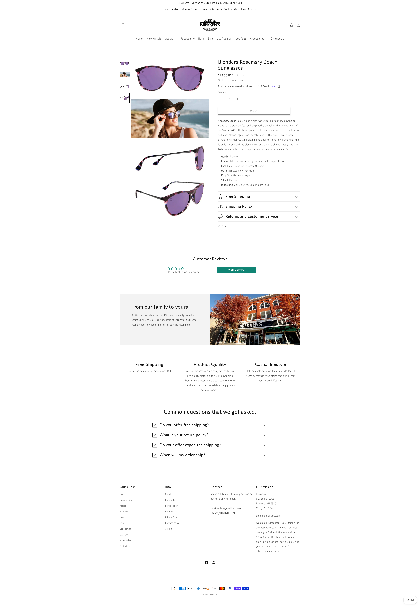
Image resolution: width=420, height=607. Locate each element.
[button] (123, 25)
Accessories (125, 540)
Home (122, 494)
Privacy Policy (171, 517)
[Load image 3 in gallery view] (125, 87)
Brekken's (213, 595)
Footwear (124, 511)
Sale (122, 522)
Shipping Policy (172, 522)
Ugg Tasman (125, 528)
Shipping (221, 80)
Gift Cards (170, 511)
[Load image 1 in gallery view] (125, 64)
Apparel (123, 505)
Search (168, 494)
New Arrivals (126, 499)
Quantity (222, 92)
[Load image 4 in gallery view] (124, 98)
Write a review (236, 270)
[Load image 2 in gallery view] (125, 75)
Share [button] (224, 226)
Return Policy (171, 505)
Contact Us (125, 546)
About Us (169, 528)
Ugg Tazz (124, 534)
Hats (122, 517)
